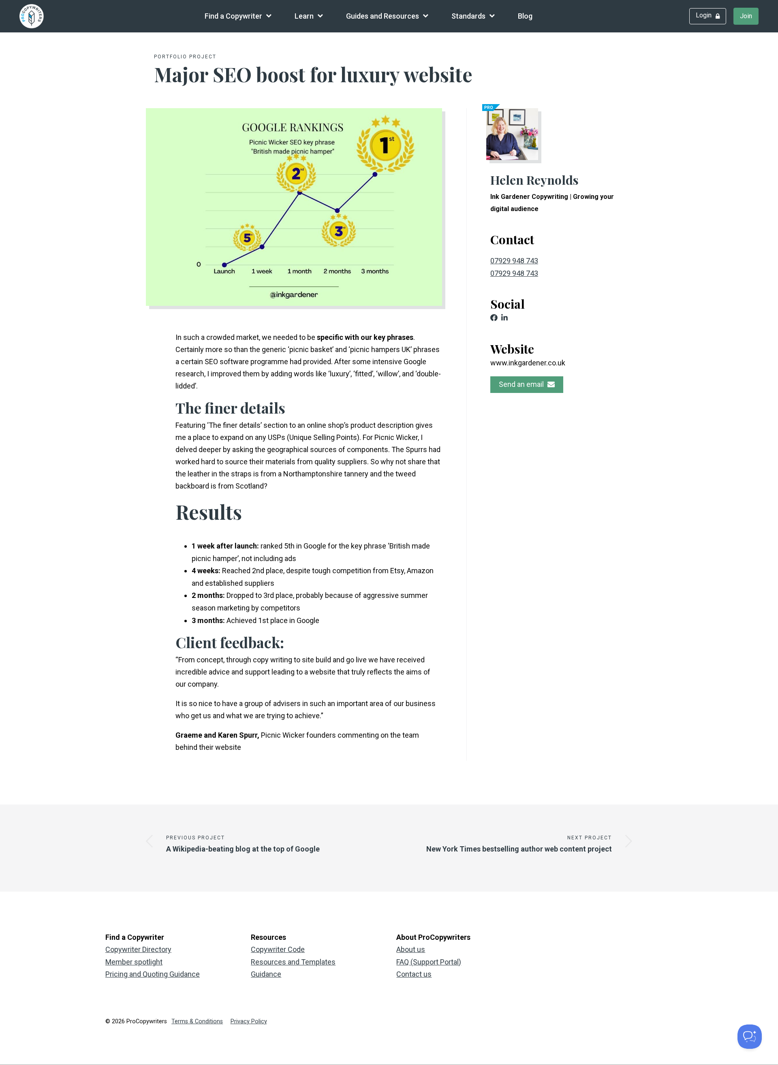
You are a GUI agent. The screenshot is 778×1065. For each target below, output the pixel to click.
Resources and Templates (293, 962)
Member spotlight (133, 962)
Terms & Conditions (197, 1021)
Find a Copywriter (233, 16)
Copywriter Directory (138, 949)
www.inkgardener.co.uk (527, 363)
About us (410, 949)
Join (746, 16)
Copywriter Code (278, 949)
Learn (304, 16)
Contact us (414, 974)
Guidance (266, 974)
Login (704, 15)
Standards (468, 16)
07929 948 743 (514, 260)
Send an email (522, 384)
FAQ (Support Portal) (428, 962)
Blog (525, 16)
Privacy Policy (249, 1021)
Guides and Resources (382, 16)
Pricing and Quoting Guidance (152, 974)
